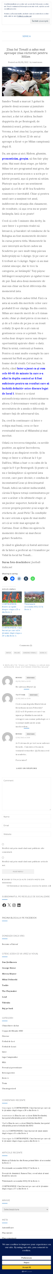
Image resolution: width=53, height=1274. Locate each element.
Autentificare (8, 1227)
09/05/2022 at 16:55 (23, 681)
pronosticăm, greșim (15, 158)
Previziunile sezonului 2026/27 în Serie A (20, 1168)
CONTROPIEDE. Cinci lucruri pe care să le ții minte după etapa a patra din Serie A (26, 1139)
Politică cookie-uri (24, 16)
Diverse (5, 1036)
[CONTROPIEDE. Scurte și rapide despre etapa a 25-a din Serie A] (12, 597)
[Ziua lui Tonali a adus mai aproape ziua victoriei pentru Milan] (26, 81)
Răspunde (31, 678)
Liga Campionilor (10, 1057)
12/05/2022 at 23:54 (23, 698)
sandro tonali (29, 653)
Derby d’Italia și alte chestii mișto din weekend (23, 881)
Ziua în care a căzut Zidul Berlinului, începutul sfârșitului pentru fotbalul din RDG (24, 1116)
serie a (43, 653)
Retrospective (8, 1073)
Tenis (4, 1083)
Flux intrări (7, 1233)
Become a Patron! (10, 944)
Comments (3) (26, 645)
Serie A (27, 36)
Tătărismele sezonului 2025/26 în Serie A (20, 1181)
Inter (4, 1052)
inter (8, 653)
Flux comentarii (9, 1238)
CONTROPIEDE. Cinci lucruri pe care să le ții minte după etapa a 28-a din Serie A (26, 1109)
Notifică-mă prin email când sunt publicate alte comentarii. (23, 850)
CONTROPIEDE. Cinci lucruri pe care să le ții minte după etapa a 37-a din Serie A (25, 1187)
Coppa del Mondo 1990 (12, 1031)
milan (17, 653)
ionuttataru (37, 62)
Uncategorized (9, 1088)
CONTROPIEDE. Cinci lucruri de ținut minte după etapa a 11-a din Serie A (25, 1132)
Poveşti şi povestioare (12, 1067)
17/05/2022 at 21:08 (23, 738)
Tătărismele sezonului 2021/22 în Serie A (33, 607)
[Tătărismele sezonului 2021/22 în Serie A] (34, 597)
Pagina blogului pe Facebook (19, 918)
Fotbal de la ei (8, 1041)
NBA (4, 1062)
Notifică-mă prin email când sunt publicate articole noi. (25, 863)
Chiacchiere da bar (10, 1025)
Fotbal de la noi (9, 1046)
